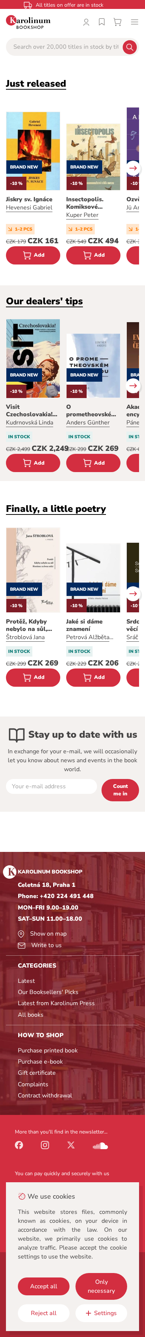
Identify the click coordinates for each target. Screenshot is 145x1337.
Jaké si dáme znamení (84, 625)
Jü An (133, 207)
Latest (26, 981)
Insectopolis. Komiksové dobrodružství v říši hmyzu (89, 203)
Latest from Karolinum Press (56, 1003)
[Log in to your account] (86, 22)
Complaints (33, 1084)
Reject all (44, 1313)
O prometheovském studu (91, 410)
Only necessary (101, 1286)
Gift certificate (37, 1073)
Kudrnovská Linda (29, 423)
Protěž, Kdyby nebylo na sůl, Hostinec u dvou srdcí (30, 625)
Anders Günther (88, 423)
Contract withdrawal (45, 1095)
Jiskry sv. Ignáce (29, 199)
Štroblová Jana (25, 637)
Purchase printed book (48, 1050)
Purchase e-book (40, 1062)
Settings (105, 1313)
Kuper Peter (82, 215)
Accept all (43, 1286)
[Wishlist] (102, 22)
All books (31, 1015)
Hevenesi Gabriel (29, 207)
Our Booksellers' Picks (48, 992)
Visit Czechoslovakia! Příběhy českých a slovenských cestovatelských (32, 410)
